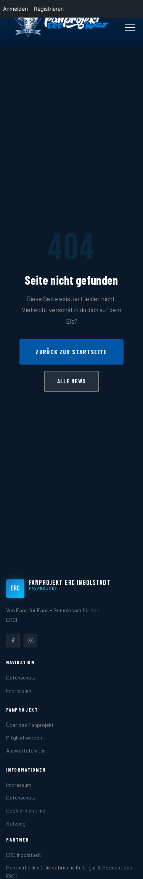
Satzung (16, 823)
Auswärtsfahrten (26, 750)
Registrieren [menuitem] (49, 8)
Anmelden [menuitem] (15, 8)
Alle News (71, 381)
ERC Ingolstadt (23, 854)
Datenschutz (20, 677)
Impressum (18, 690)
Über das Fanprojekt (30, 725)
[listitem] (13, 640)
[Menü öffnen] (130, 27)
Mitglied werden (24, 737)
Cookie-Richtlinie (25, 810)
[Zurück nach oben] (125, 865)
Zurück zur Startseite (71, 351)
